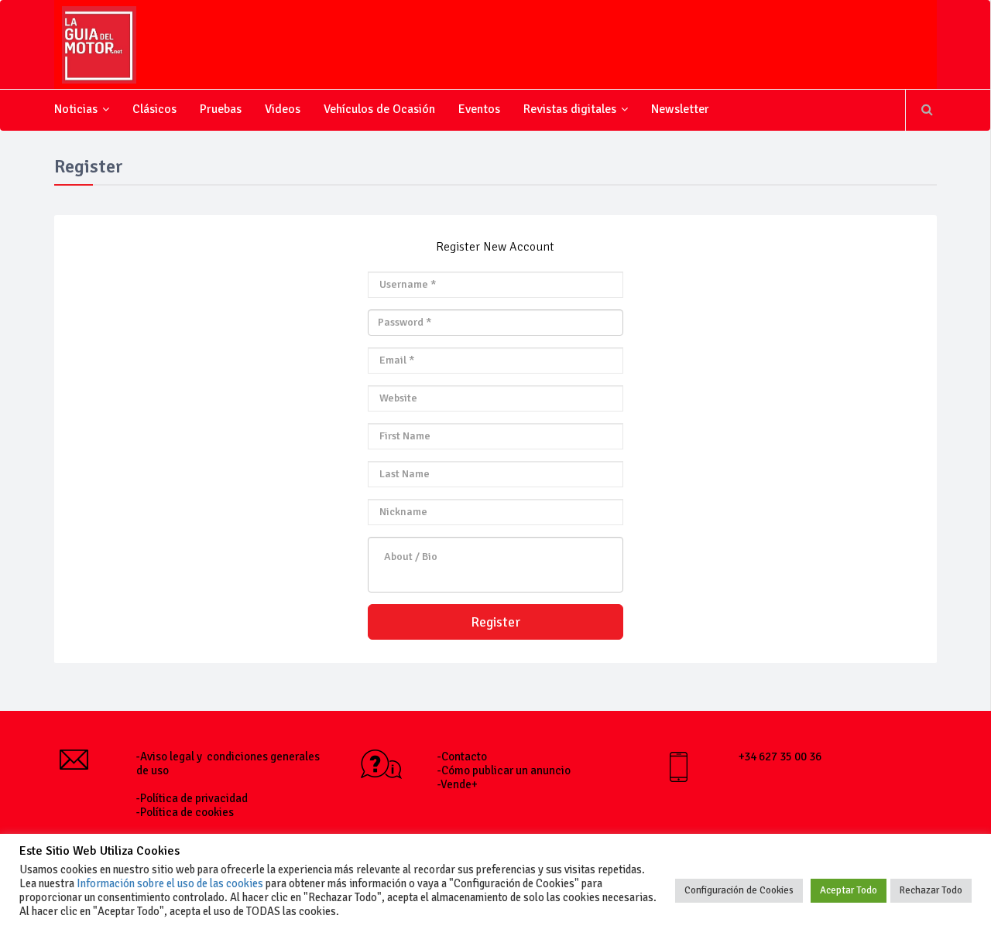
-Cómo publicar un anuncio (504, 770)
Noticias (76, 109)
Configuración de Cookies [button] (739, 890)
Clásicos (154, 109)
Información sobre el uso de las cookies (170, 883)
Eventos (479, 109)
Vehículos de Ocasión (379, 109)
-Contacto (462, 756)
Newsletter (680, 109)
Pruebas (221, 109)
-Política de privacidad (192, 798)
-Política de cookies (185, 812)
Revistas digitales (569, 109)
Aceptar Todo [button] (848, 890)
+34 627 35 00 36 (780, 756)
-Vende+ (457, 784)
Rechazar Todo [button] (931, 890)
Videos (282, 109)
